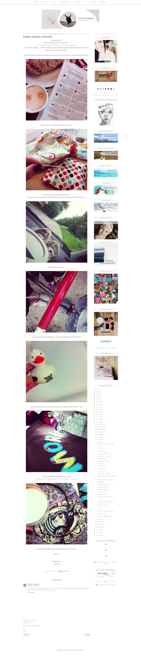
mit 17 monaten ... (102, 451)
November (101, 427)
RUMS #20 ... (101, 482)
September (101, 432)
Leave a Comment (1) (50, 571)
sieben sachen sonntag (60, 34)
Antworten (31, 592)
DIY (86, 2)
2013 (97, 422)
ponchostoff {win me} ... (106, 242)
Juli (98, 437)
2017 (97, 412)
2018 (97, 409)
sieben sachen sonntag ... (104, 456)
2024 (97, 394)
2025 (97, 391)
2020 (97, 404)
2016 (97, 414)
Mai (99, 442)
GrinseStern (67, 650)
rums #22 (100, 446)
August (100, 434)
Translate (111, 576)
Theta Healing (65, 2)
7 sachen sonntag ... (102, 506)
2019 (97, 407)
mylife (34, 34)
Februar (100, 524)
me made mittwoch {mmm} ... (105, 484)
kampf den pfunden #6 (103, 454)
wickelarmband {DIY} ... (103, 487)
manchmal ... (100, 449)
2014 (97, 419)
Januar (99, 527)
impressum (103, 2)
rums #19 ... (100, 499)
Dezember (100, 424)
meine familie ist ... (102, 466)
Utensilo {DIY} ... (101, 468)
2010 (97, 535)
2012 (97, 530)
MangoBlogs (80, 650)
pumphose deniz (101, 513)
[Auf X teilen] (62, 571)
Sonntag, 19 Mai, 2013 (34, 585)
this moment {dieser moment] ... (106, 444)
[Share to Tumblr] (68, 571)
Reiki (54, 2)
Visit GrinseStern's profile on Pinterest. (106, 348)
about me (45, 2)
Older (87, 634)
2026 (97, 389)
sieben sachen (47, 34)
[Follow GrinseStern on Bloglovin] (106, 126)
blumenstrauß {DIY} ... (103, 494)
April (99, 519)
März (99, 522)
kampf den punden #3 (103, 504)
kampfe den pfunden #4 (104, 489)
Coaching (77, 2)
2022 (97, 399)
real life (40, 34)
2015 (97, 417)
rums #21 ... (100, 463)
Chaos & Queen (33, 584)
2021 (97, 402)
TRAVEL (93, 2)
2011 (97, 532)
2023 (97, 397)
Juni (99, 439)
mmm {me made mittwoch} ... (105, 501)
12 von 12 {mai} (101, 491)
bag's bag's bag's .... (102, 458)
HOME (36, 2)
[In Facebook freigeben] (63, 571)
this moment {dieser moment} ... (106, 479)
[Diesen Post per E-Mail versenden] (60, 571)
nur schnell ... (101, 471)
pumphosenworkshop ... (103, 461)
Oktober (100, 429)
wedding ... (100, 509)
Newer (26, 634)
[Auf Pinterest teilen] (65, 571)
